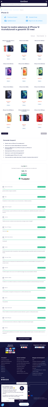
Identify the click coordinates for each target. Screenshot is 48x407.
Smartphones (6, 9)
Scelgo (7, 400)
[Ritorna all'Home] (1, 9)
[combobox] (24, 4)
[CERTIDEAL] (24, 1)
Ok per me (21, 400)
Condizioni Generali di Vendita (39, 397)
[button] (2, 404)
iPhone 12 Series (16, 9)
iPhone (11, 9)
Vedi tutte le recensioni (24, 338)
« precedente (4, 133)
